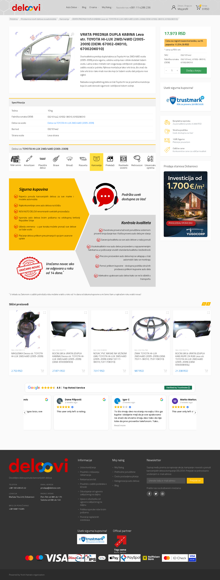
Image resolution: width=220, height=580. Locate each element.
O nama (93, 7)
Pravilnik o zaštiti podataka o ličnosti (93, 485)
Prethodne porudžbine (124, 472)
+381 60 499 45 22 (17, 487)
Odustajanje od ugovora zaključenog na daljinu (91, 493)
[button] (42, 371)
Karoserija (64, 19)
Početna (14, 19)
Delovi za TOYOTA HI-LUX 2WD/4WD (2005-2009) (71, 123)
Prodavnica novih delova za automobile (38, 19)
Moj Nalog (106, 7)
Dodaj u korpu (193, 70)
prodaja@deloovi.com (50, 487)
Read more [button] (91, 425)
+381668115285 (16, 508)
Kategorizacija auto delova (126, 481)
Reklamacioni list (88, 479)
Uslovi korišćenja (88, 467)
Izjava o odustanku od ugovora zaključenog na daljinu (91, 502)
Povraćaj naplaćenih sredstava (89, 518)
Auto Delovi (71, 7)
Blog (84, 7)
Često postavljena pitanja (126, 476)
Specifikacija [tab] (18, 102)
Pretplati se (195, 480)
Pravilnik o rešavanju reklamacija (89, 473)
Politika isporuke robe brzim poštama (93, 511)
